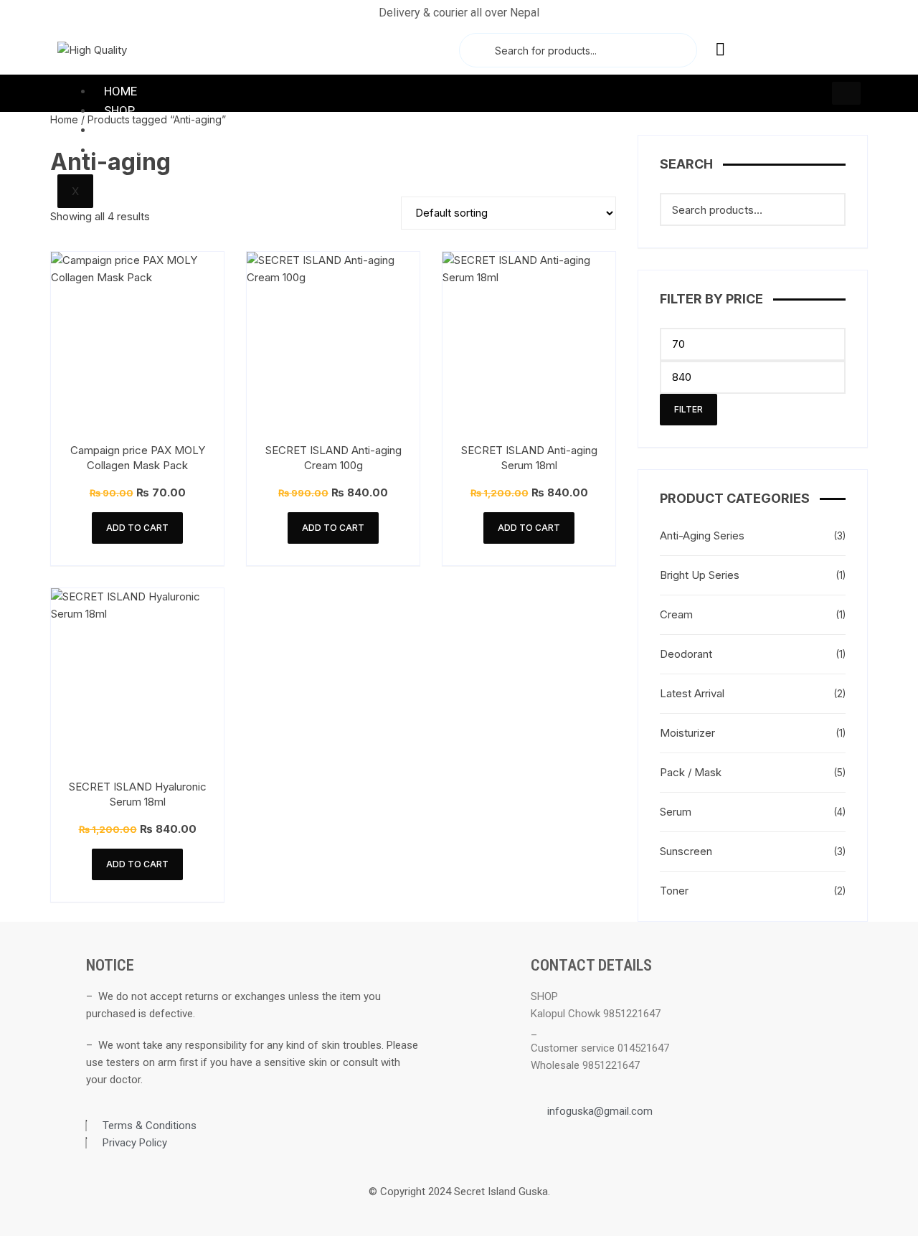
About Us (132, 150)
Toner (674, 890)
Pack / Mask (690, 772)
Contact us (140, 130)
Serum (675, 812)
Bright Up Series (699, 575)
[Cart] (762, 49)
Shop (119, 110)
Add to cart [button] (137, 527)
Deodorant (686, 654)
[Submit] (475, 50)
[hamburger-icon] (846, 93)
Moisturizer (687, 733)
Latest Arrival (692, 693)
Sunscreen (686, 851)
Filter (688, 409)
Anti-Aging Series (702, 535)
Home (120, 91)
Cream (676, 614)
